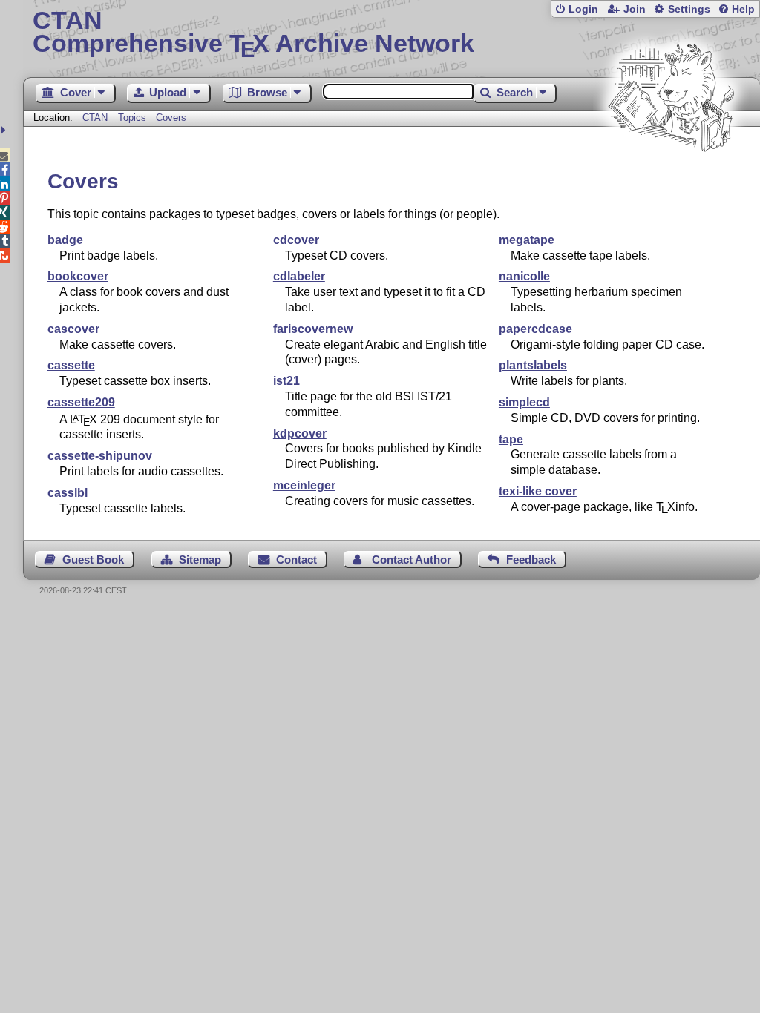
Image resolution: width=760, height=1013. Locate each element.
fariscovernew (313, 329)
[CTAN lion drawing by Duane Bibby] (671, 180)
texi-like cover (538, 491)
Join (634, 9)
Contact (296, 559)
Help (743, 9)
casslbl (68, 492)
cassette (71, 365)
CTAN (95, 117)
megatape (526, 240)
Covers (171, 117)
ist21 (286, 380)
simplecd (524, 402)
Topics (133, 117)
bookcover (78, 276)
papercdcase (535, 329)
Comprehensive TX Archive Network (253, 33)
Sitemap (200, 559)
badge (65, 240)
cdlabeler (299, 276)
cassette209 (81, 402)
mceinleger (304, 485)
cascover (73, 329)
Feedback (531, 559)
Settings (689, 9)
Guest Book (93, 559)
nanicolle (524, 276)
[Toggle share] (5, 130)
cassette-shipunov (100, 455)
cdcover (296, 240)
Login (583, 9)
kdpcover (300, 433)
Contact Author (411, 559)
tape (511, 439)
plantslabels (533, 365)
